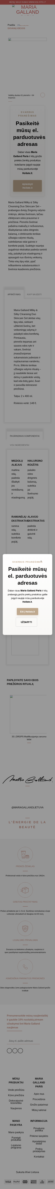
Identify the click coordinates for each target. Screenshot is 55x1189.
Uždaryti (26, 622)
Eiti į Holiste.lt (27, 611)
